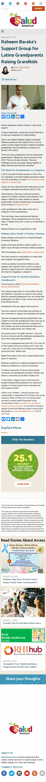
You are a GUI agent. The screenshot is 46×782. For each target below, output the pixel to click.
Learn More (23, 484)
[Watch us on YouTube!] (25, 4)
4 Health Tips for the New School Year (21, 623)
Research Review (21, 204)
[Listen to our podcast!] (33, 4)
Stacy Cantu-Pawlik (22, 67)
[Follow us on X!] (10, 4)
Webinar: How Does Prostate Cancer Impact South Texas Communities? (20, 581)
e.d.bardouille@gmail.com (23, 411)
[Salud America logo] (23, 731)
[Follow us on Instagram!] (18, 4)
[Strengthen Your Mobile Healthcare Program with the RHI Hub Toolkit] (23, 643)
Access (4, 432)
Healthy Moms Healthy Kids (32, 252)
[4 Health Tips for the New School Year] (23, 602)
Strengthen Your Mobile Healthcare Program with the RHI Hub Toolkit (20, 666)
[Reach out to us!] (41, 4)
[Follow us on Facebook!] (2, 4)
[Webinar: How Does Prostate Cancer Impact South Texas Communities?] (23, 558)
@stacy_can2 (16, 70)
